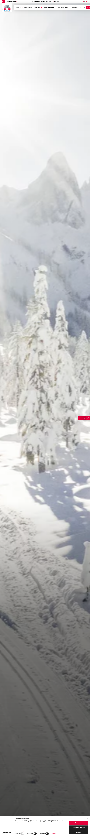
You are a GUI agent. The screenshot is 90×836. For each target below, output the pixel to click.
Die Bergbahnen (28, 7)
